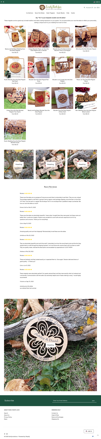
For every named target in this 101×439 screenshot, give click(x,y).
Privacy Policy (8, 417)
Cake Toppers (50, 13)
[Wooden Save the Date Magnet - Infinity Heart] (62, 98)
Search (6, 413)
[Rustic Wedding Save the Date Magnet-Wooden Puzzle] (15, 129)
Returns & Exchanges (57, 417)
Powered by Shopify (24, 436)
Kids (68, 13)
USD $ (98, 2)
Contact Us (55, 413)
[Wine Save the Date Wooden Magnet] (86, 36)
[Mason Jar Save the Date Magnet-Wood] (86, 67)
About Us (6, 415)
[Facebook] (1, 2)
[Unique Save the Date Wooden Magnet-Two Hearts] (15, 98)
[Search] (84, 7)
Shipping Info (55, 419)
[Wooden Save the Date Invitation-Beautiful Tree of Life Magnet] (62, 36)
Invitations (29, 13)
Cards (73, 13)
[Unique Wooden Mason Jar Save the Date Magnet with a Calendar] (39, 36)
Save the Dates (40, 13)
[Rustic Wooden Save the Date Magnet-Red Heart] (15, 67)
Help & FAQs (55, 415)
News (5, 419)
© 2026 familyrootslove (11, 436)
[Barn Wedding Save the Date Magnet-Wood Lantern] (86, 98)
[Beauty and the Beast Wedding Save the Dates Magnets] (15, 36)
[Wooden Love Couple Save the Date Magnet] (62, 67)
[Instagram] (3, 2)
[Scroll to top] (98, 435)
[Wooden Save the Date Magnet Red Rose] (39, 67)
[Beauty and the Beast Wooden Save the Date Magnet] (39, 98)
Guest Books (61, 13)
